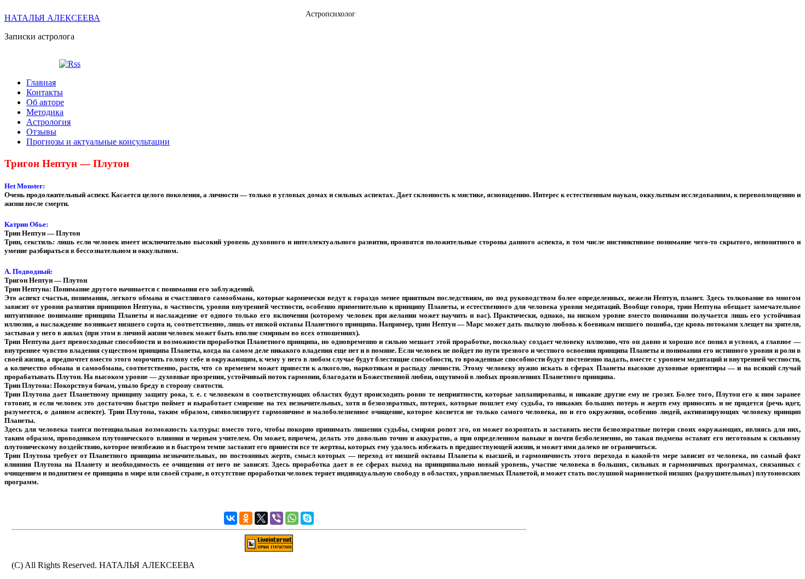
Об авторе (45, 102)
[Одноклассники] (245, 518)
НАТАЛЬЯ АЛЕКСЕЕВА (52, 17)
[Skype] (307, 518)
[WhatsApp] (291, 518)
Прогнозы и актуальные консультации (98, 141)
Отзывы (41, 131)
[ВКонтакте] (230, 518)
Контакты (44, 92)
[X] (261, 518)
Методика (45, 112)
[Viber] (276, 518)
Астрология (48, 122)
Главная (41, 82)
